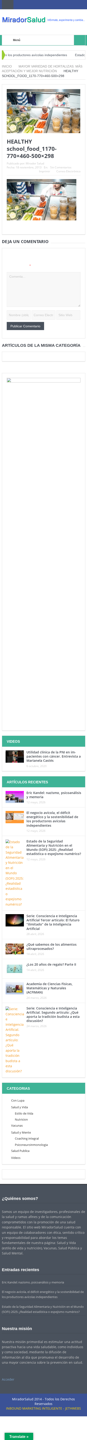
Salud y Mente (21, 1132)
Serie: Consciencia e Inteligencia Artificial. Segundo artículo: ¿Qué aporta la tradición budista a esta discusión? (53, 1014)
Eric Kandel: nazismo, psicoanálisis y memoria (53, 795)
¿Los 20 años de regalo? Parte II (51, 964)
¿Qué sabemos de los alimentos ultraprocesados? (51, 946)
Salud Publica (20, 1151)
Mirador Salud (35, 163)
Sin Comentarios (60, 167)
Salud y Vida (19, 1107)
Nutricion (21, 1119)
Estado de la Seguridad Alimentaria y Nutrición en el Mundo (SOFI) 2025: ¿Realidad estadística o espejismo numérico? (53, 847)
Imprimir (44, 171)
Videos (15, 1158)
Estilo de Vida (24, 1113)
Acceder (8, 1379)
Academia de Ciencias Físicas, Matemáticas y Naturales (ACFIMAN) (49, 988)
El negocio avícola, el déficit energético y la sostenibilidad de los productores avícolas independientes (52, 819)
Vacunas (17, 1125)
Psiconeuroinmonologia (31, 1145)
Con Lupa (17, 1100)
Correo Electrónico (68, 171)
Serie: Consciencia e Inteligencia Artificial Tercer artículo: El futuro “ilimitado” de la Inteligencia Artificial (53, 922)
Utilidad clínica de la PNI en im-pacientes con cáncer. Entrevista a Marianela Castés (53, 756)
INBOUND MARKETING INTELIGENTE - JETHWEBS (43, 1408)
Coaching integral (27, 1138)
